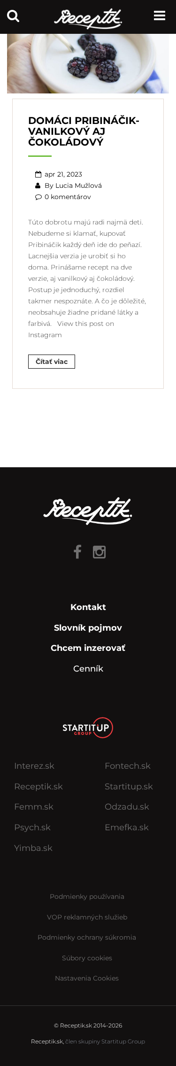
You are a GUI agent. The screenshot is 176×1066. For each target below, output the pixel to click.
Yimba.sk (33, 848)
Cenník (88, 669)
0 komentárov (68, 197)
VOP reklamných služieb (87, 917)
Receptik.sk (38, 786)
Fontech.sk (128, 766)
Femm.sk (34, 807)
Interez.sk (34, 766)
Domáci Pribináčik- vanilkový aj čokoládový (83, 131)
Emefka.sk (127, 827)
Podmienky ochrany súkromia (87, 937)
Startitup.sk (129, 786)
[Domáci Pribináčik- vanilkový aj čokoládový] (88, 59)
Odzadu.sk (127, 807)
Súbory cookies (87, 958)
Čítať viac (52, 361)
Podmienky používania (87, 896)
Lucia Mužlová (78, 185)
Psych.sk (32, 827)
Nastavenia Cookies (87, 978)
